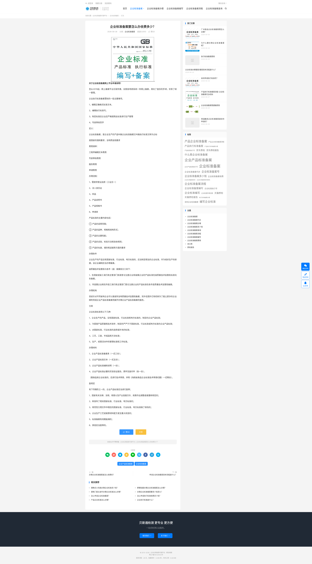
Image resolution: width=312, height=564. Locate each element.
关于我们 (165, 536)
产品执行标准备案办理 (211, 146)
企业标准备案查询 (214, 8)
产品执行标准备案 (194, 146)
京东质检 (200, 150)
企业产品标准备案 (125, 464)
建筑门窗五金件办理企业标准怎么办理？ (106, 492)
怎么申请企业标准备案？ (100, 496)
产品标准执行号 (190, 150)
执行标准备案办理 (204, 197)
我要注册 (98, 3)
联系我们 (147, 536)
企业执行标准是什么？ (145, 500)
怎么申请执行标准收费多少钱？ (149, 496)
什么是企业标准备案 (196, 154)
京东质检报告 (212, 150)
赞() (151, 32)
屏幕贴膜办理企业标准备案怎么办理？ (151, 488)
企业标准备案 (136, 8)
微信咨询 (221, 3)
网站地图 (169, 552)
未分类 (189, 244)
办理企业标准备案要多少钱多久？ (150, 492)
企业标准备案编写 (175, 8)
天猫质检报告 (191, 197)
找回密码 (108, 3)
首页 (125, 8)
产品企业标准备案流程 (216, 142)
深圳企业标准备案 (191, 202)
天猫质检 (218, 193)
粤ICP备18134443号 (156, 555)
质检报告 (190, 247)
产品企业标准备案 (196, 141)
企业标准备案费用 (194, 240)
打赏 (141, 432)
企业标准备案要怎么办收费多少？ (133, 26)
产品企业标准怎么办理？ (100, 500)
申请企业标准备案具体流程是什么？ (163, 475)
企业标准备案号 (210, 171)
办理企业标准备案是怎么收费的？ (102, 475)
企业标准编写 (192, 192)
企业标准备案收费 (216, 176)
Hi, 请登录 (89, 3)
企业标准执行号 (211, 188)
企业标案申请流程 (207, 193)
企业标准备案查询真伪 (203, 180)
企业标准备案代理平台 (92, 9)
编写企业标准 (208, 201)
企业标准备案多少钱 (196, 176)
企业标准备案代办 (192, 172)
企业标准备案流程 (194, 8)
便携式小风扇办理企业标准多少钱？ (104, 488)
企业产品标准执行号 (191, 167)
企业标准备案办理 (155, 8)
